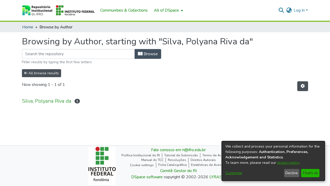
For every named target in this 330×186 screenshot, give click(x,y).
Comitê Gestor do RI (178, 171)
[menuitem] (168, 10)
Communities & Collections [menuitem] (124, 10)
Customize (233, 173)
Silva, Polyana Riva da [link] (46, 101)
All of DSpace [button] (166, 10)
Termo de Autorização (218, 155)
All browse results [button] (43, 73)
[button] (58, 10)
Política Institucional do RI (140, 155)
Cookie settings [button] (142, 165)
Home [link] (27, 27)
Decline (291, 173)
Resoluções (177, 160)
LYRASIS (217, 177)
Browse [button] (150, 54)
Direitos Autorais (203, 160)
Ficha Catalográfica (172, 165)
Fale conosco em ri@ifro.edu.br (178, 150)
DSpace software (147, 177)
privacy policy (288, 162)
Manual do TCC (152, 160)
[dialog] (273, 161)
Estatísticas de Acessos (209, 165)
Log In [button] (300, 10)
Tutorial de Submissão (181, 155)
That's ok (310, 173)
